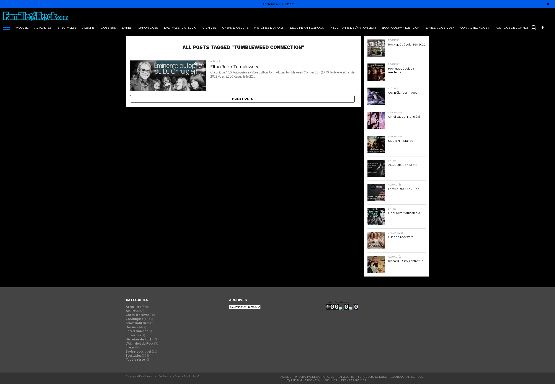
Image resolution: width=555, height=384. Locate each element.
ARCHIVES (209, 27)
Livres (127, 27)
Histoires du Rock (269, 27)
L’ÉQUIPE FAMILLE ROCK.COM (302, 380)
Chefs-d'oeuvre (137, 315)
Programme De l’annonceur (353, 27)
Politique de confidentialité (518, 27)
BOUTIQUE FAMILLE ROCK (400, 27)
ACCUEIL (22, 27)
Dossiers (108, 27)
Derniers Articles (353, 380)
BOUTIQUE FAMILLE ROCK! (407, 376)
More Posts (242, 98)
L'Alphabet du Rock (139, 343)
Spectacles (67, 27)
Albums (88, 27)
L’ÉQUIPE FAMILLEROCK (307, 27)
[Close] (548, 3)
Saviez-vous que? (439, 27)
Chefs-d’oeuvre (235, 27)
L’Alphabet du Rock (180, 27)
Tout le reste (135, 359)
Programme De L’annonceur (314, 376)
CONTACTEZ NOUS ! (474, 27)
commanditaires (138, 323)
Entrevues (133, 335)
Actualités (43, 27)
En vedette (346, 376)
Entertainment (137, 331)
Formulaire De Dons (372, 376)
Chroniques (148, 27)
